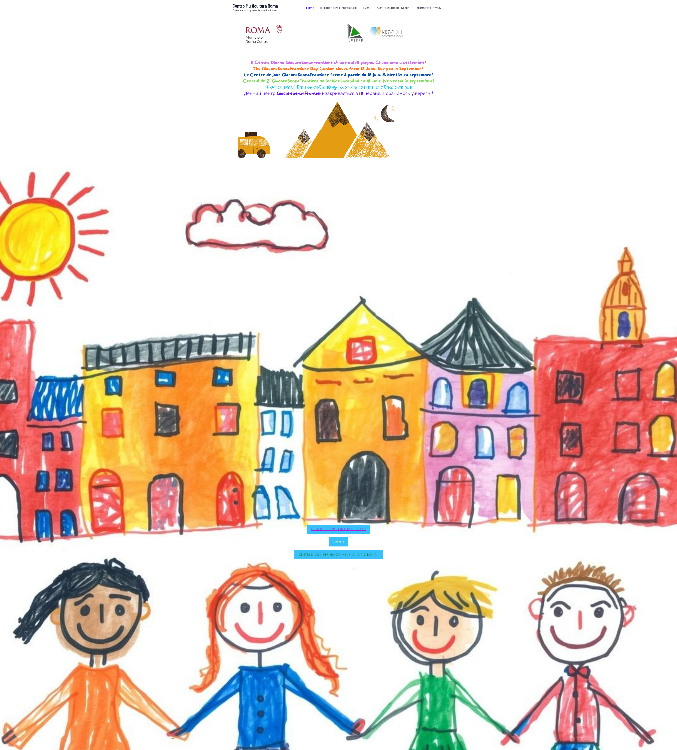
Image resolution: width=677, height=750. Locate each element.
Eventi (367, 8)
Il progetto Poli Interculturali (338, 529)
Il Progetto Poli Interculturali (338, 8)
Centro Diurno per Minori (393, 8)
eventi (338, 542)
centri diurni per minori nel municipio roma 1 (339, 554)
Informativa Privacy (428, 8)
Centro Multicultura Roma (255, 5)
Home (310, 8)
